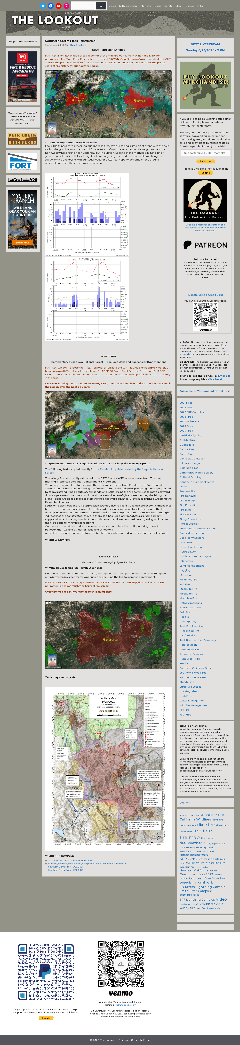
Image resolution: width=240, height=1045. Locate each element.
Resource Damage (192, 654)
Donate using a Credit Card (205, 294)
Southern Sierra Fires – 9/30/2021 (65, 870)
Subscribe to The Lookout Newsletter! (205, 391)
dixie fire (206, 824)
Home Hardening (191, 547)
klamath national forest (194, 854)
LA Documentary (128, 6)
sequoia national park (196, 882)
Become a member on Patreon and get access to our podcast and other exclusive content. (205, 227)
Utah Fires (186, 696)
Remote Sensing (190, 649)
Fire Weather (188, 514)
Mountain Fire (188, 598)
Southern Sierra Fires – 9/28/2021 (65, 867)
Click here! (215, 379)
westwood (185, 904)
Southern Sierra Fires (82, 860)
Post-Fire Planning (191, 626)
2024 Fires (186, 426)
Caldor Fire (187, 449)
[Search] (101, 5)
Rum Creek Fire (190, 658)
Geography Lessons (192, 537)
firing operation (90, 863)
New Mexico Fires (191, 607)
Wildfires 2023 (212, 904)
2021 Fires (53, 860)
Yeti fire (201, 908)
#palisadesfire (198, 815)
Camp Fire (186, 454)
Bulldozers (187, 444)
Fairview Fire (187, 491)
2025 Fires (186, 430)
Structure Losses (190, 686)
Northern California (194, 870)
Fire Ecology (187, 500)
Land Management (192, 565)
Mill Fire (185, 584)
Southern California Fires (195, 668)
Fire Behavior (188, 495)
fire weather (74, 863)
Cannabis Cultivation (192, 458)
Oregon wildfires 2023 (196, 874)
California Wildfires (195, 819)
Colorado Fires (189, 467)
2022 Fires (186, 407)
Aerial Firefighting (191, 435)
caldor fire (215, 815)
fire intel (52, 863)
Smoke (184, 663)
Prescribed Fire (189, 630)
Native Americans (191, 602)
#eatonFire (185, 815)
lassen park (211, 858)
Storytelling (187, 681)
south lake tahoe (190, 894)
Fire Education (189, 505)
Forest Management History (198, 528)
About (112, 6)
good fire (209, 847)
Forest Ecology (189, 523)
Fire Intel (65, 860)
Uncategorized (189, 691)
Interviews (145, 6)
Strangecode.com (126, 1005)
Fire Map (189, 6)
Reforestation (188, 644)
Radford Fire (188, 635)
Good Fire (186, 542)
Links (200, 6)
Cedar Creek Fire (188, 825)
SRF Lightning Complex (197, 899)
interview (208, 851)
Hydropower (188, 551)
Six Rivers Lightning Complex (203, 887)
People (184, 616)
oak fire (213, 870)
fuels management (191, 847)
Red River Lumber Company (198, 640)
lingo (182, 863)
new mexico (202, 867)
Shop (179, 6)
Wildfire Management (194, 705)
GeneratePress (140, 1040)
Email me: (185, 802)
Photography (188, 621)
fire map (62, 863)
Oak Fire (185, 612)
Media (157, 6)
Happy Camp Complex (190, 851)
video (221, 899)
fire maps (207, 838)
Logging (185, 570)
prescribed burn (191, 878)
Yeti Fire (185, 709)
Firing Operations (190, 519)
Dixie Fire (185, 486)
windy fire (121, 863)
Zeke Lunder (214, 908)
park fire (218, 875)
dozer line (222, 825)
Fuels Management (192, 533)
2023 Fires (186, 416)
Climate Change (190, 463)
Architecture (188, 440)
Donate (168, 6)
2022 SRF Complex (192, 412)
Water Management (192, 700)
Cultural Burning (190, 477)
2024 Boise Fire (189, 421)
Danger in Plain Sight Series (197, 481)
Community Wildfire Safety (196, 472)
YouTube (185, 714)
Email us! (224, 375)
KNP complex (107, 863)
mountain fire (187, 867)
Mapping (185, 575)
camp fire (217, 819)
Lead (222, 859)
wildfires (197, 904)
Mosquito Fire (188, 588)
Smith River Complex (196, 891)
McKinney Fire (189, 579)
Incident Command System (197, 556)
